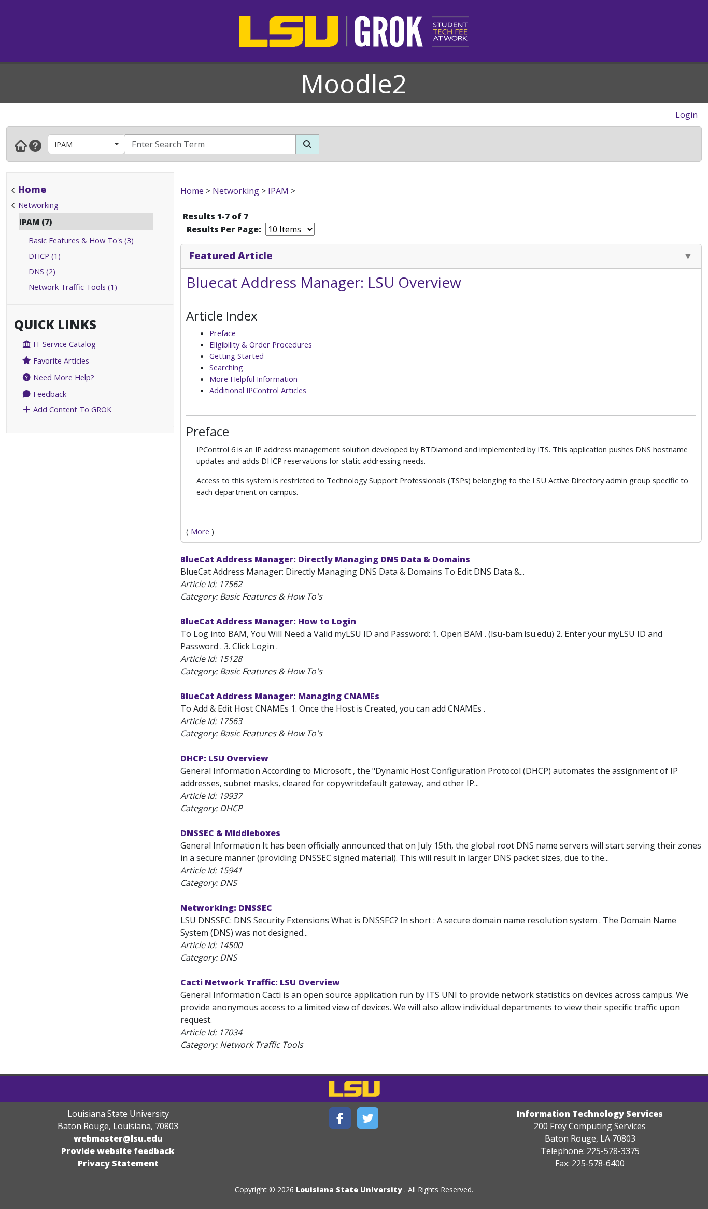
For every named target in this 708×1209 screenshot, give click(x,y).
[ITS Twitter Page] (368, 1118)
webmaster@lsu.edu (118, 1138)
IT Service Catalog (63, 344)
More (200, 531)
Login (686, 114)
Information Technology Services (590, 1113)
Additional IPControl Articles (257, 390)
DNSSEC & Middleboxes (230, 833)
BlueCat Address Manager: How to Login (268, 621)
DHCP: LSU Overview (224, 758)
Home (32, 189)
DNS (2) (42, 271)
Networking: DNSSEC (226, 907)
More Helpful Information (253, 378)
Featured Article (231, 255)
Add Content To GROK (71, 409)
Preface (222, 333)
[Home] (21, 145)
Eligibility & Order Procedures (260, 344)
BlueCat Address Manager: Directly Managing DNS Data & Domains (325, 559)
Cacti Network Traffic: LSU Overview (260, 982)
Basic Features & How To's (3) (81, 240)
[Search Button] (307, 144)
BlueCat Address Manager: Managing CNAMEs (279, 696)
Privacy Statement (118, 1163)
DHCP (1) (45, 256)
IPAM (63, 144)
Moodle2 (354, 83)
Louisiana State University (349, 1189)
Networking (38, 205)
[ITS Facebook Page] (340, 1118)
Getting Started (236, 356)
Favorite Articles (60, 360)
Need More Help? (62, 377)
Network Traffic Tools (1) (73, 287)
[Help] (35, 145)
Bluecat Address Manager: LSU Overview (323, 282)
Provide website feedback (118, 1151)
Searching (226, 367)
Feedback (48, 393)
